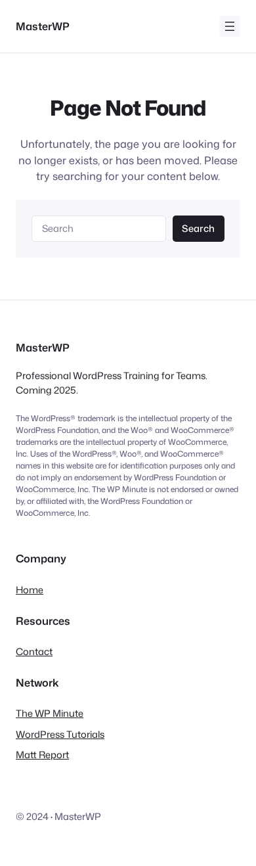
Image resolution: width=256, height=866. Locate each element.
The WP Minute (49, 713)
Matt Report (42, 755)
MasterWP (43, 26)
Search (198, 228)
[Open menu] (229, 26)
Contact (34, 651)
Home (29, 590)
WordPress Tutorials (60, 734)
